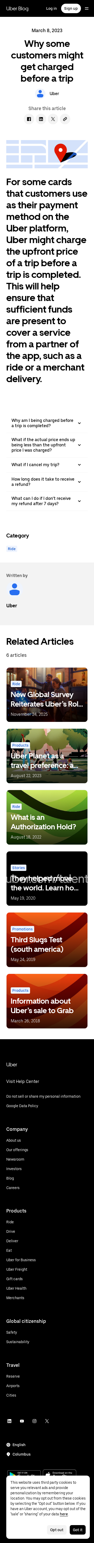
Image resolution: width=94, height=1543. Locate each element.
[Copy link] (65, 119)
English (19, 1445)
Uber (11, 1064)
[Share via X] (53, 119)
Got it (78, 1530)
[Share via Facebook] (29, 119)
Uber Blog (17, 8)
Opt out (56, 1530)
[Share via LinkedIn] (41, 119)
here (64, 1514)
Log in (51, 8)
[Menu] (86, 8)
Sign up (71, 8)
